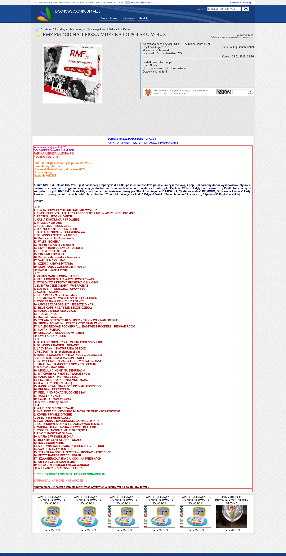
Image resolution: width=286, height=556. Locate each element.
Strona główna (109, 18)
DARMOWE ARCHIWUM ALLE (77, 12)
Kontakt (143, 18)
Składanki (114, 29)
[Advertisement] (192, 79)
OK (127, 2)
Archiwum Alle (49, 29)
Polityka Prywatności (141, 2)
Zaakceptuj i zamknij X (241, 2)
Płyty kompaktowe (96, 29)
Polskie (127, 29)
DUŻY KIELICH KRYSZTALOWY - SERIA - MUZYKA (231, 500)
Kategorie (128, 18)
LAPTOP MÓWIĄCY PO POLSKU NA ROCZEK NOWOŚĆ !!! (52, 500)
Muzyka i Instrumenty (71, 29)
